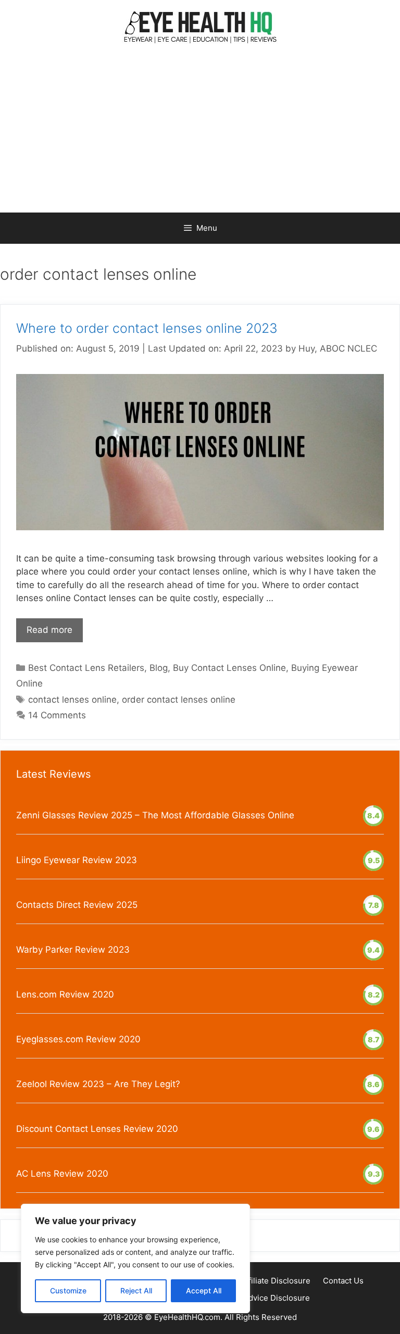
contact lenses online (72, 699)
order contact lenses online (178, 699)
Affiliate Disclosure (275, 1281)
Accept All (203, 1290)
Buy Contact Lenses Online (229, 668)
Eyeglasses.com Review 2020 (78, 1039)
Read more (49, 630)
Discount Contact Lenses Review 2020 (97, 1129)
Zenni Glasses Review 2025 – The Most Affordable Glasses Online (155, 815)
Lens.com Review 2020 (65, 994)
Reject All (136, 1290)
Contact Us (343, 1281)
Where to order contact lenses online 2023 (147, 328)
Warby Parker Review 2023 (73, 949)
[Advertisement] (200, 134)
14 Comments (57, 715)
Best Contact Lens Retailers (86, 668)
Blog (158, 668)
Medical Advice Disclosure (261, 1298)
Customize (68, 1290)
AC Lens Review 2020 (62, 1173)
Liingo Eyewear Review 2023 (76, 860)
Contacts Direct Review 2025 (77, 905)
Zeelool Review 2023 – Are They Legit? (98, 1084)
